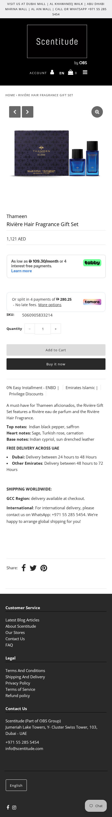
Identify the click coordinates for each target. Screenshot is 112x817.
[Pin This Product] (43, 568)
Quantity (14, 328)
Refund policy (17, 695)
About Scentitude (20, 626)
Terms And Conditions (25, 670)
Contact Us (15, 638)
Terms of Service (20, 689)
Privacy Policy (17, 683)
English (16, 785)
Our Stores (15, 632)
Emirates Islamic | (82, 387)
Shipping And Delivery (25, 676)
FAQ (9, 644)
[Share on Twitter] (33, 568)
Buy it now (55, 364)
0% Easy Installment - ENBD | (33, 387)
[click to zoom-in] (97, 112)
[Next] (27, 112)
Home (10, 95)
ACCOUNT (39, 73)
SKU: (10, 314)
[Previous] (15, 112)
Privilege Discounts (26, 393)
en (62, 73)
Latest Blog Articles (22, 619)
